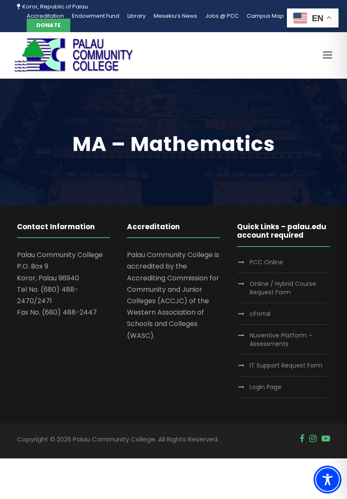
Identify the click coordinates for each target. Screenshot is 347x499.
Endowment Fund (95, 16)
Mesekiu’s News (175, 16)
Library (136, 16)
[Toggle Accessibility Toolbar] (327, 479)
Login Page (265, 387)
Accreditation (45, 16)
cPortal (260, 314)
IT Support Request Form (286, 365)
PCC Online (266, 262)
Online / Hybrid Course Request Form (283, 288)
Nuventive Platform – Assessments (281, 339)
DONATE (48, 25)
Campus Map (265, 16)
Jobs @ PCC (222, 16)
